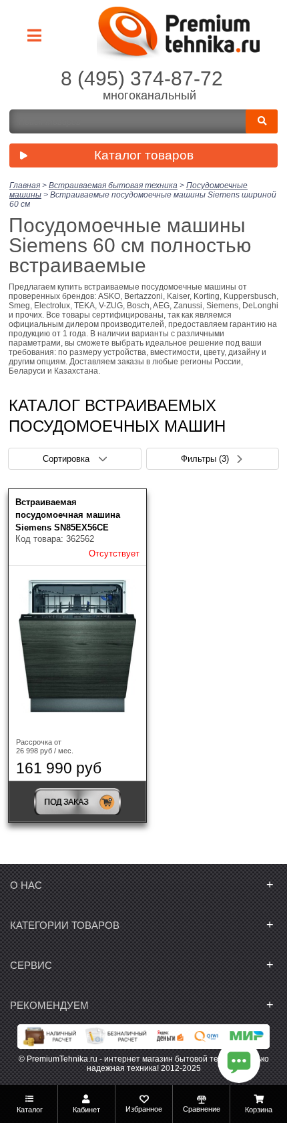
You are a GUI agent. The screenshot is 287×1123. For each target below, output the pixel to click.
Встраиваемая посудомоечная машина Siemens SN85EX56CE (67, 514)
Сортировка (67, 459)
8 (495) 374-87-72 (142, 78)
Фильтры (205, 459)
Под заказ (66, 802)
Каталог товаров (144, 155)
